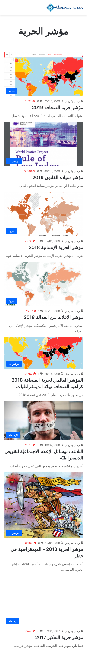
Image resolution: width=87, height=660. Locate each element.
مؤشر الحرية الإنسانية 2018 (56, 247)
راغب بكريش (72, 101)
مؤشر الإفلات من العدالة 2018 (53, 317)
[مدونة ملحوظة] (65, 7)
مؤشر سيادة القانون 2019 (57, 177)
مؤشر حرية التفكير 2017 (59, 637)
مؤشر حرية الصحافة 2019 (57, 107)
